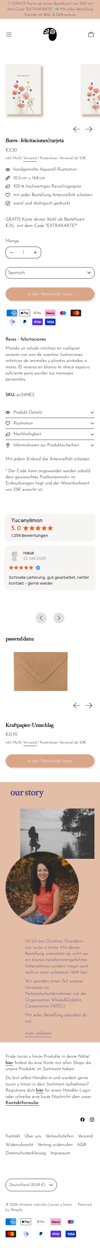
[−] (11, 252)
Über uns (32, 1136)
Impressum (60, 1153)
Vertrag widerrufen (55, 1145)
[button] (37, 87)
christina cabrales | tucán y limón (46, 1205)
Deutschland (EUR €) (27, 1185)
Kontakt (13, 1136)
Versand (30, 158)
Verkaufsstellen (59, 1136)
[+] (35, 252)
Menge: (13, 241)
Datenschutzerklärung (26, 1153)
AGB (81, 1145)
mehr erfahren (38, 1033)
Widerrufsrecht (19, 1145)
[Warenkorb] (91, 34)
